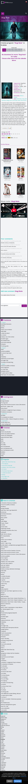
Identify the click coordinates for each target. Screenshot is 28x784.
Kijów (2, 441)
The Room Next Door (6, 686)
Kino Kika (3, 443)
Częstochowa (4, 724)
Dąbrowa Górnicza (5, 725)
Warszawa (3, 764)
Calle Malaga (4, 521)
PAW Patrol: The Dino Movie (7, 374)
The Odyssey (5, 463)
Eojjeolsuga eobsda (5, 528)
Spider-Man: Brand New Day (8, 461)
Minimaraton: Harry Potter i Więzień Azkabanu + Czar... (14, 600)
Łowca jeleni (4, 710)
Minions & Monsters (5, 603)
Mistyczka (3, 605)
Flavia (2, 349)
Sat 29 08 (24, 50)
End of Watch (21, 160)
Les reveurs (3, 335)
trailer (23, 40)
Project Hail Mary (5, 638)
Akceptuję (17, 781)
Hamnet (3, 548)
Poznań (2, 747)
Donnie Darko (4, 526)
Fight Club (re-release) (6, 534)
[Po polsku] (26, 1)
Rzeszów (3, 753)
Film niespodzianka (5, 536)
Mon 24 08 (7, 50)
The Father (3, 673)
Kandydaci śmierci (5, 371)
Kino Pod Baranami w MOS (7, 450)
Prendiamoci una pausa (6, 412)
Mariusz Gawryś (9, 20)
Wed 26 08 (14, 50)
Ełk (1, 728)
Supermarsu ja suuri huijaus (7, 358)
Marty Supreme (4, 589)
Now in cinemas (9, 501)
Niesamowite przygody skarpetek (9, 613)
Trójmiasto (3, 762)
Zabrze (2, 768)
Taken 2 (21, 195)
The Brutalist (4, 666)
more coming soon (6, 424)
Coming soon (8, 397)
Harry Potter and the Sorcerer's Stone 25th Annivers (13, 404)
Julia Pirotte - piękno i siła (7, 406)
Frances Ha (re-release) (6, 329)
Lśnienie (3, 585)
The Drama (3, 669)
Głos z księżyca (4, 547)
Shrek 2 (2, 647)
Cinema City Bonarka (6, 432)
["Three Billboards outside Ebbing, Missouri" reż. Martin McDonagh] (7, 153)
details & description (16, 40)
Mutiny (2, 327)
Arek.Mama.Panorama (6, 324)
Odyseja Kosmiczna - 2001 (7, 620)
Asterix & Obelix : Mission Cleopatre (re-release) (12, 419)
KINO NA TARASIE (5, 565)
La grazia (3, 580)
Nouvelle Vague (4, 338)
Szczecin (3, 759)
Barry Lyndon (4, 517)
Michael (2, 592)
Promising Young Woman (7, 640)
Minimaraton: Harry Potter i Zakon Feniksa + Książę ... (13, 602)
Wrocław (3, 767)
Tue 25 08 (11, 50)
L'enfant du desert (5, 333)
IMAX (2, 439)
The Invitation (4, 677)
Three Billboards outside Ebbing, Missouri (7, 161)
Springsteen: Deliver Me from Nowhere (10, 653)
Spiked (2, 651)
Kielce (2, 737)
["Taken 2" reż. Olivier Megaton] (21, 189)
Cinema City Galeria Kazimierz (8, 433)
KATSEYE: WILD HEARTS (6, 563)
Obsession (3, 618)
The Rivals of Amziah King (7, 362)
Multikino (3, 452)
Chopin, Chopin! (4, 523)
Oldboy (2, 624)
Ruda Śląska (4, 750)
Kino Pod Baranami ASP (6, 448)
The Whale (3, 690)
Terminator (3, 660)
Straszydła (3, 655)
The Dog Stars (4, 402)
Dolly (2, 355)
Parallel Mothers (5, 629)
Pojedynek (3, 631)
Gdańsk (2, 730)
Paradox (3, 454)
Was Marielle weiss (5, 340)
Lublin (2, 741)
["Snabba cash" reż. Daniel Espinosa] (7, 189)
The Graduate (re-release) (7, 417)
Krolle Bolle (3, 331)
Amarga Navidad (5, 401)
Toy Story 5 (3, 697)
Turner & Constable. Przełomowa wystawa (11, 699)
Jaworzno (3, 734)
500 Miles (3, 415)
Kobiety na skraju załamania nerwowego (10, 569)
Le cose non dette (5, 581)
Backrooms (3, 515)
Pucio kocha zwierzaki (6, 342)
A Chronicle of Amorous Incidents (9, 503)
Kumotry (3, 572)
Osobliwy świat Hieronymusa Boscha (9, 627)
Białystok (3, 716)
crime (20, 88)
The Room (3, 684)
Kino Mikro (3, 444)
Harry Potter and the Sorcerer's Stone (10, 552)
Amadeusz (3, 506)
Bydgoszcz (3, 719)
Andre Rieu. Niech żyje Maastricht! (9, 510)
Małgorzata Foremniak (11, 100)
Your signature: (4, 305)
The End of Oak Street (6, 353)
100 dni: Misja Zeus (5, 422)
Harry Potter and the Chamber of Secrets (10, 550)
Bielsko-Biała (4, 717)
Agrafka (3, 430)
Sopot (2, 755)
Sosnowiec (3, 756)
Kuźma (2, 574)
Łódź (2, 742)
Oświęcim (3, 745)
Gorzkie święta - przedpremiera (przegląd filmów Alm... (14, 545)
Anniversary (3, 512)
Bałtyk (2, 519)
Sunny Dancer (4, 408)
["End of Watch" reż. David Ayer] (21, 153)
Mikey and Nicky (4, 596)
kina (9, 2)
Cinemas (6, 428)
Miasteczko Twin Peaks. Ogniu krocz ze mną (11, 591)
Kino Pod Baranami (5, 446)
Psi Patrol (4, 469)
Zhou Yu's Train (4, 706)
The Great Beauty (5, 675)
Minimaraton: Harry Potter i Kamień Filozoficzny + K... (13, 598)
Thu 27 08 (17, 50)
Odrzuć (9, 781)
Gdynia (2, 731)
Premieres (7, 320)
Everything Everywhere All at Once (9, 530)
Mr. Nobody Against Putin (7, 609)
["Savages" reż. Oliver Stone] (20, 172)
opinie (1, 41)
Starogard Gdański (5, 758)
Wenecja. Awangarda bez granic (8, 704)
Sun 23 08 (4, 50)
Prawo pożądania (5, 635)
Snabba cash (7, 195)
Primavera (3, 344)
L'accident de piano (5, 576)
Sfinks (2, 455)
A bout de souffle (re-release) (8, 365)
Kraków (3, 739)
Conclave (3, 525)
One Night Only (4, 360)
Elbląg (2, 727)
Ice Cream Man (4, 369)
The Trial (3, 688)
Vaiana (2, 701)
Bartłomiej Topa (20, 98)
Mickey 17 (3, 594)
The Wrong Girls (4, 346)
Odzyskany (3, 356)
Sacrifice (3, 326)
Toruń (2, 761)
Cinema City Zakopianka (6, 435)
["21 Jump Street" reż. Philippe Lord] (7, 172)
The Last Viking (4, 679)
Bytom (2, 720)
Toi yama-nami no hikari (6, 373)
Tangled (3, 658)
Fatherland (3, 532)
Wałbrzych (3, 765)
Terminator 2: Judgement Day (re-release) (11, 410)
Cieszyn (2, 722)
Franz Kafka (3, 541)
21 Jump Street (7, 178)
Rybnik (2, 751)
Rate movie (8, 135)
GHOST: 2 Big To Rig (6, 543)
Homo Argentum (5, 367)
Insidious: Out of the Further (7, 337)
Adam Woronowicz (22, 100)
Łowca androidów (5, 708)
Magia (2, 587)
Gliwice (2, 733)
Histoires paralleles (5, 351)
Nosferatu (3, 614)
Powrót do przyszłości (6, 633)
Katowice (3, 736)
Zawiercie (3, 770)
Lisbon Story (4, 583)
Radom (2, 748)
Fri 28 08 (21, 50)
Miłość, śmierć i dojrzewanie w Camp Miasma (11, 607)
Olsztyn (2, 744)
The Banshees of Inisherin (7, 664)
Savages (21, 178)
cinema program (7, 40)
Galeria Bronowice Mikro (6, 437)
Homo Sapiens (4, 558)
